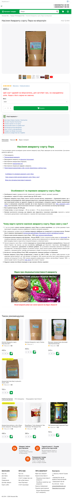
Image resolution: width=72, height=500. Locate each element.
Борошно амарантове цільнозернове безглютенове (58, 342)
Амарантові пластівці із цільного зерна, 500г (11, 381)
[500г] (36, 49)
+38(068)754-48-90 (61, 5)
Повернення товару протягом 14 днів (39, 458)
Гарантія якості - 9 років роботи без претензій (50, 447)
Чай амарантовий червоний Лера (58, 425)
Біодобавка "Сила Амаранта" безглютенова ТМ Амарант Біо (35, 425)
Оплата (4, 478)
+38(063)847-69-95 (61, 7)
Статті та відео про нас (25, 478)
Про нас (4, 473)
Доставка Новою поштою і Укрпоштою (16, 120)
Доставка (5, 475)
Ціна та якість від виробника (13, 129)
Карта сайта (5, 484)
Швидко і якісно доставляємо (24, 447)
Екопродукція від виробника (13, 127)
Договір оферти (6, 482)
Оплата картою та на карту (13, 123)
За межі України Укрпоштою (13, 122)
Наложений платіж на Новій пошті (15, 125)
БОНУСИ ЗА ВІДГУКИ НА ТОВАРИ (15, 133)
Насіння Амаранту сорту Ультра (34, 342)
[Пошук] (57, 11)
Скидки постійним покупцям (13, 131)
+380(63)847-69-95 (58, 481)
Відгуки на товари (24, 475)
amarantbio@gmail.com (59, 486)
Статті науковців (23, 484)
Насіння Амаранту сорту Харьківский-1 (9, 342)
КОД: (62, 20)
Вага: (4, 98)
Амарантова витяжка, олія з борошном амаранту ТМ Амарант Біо (12, 425)
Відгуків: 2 (16, 86)
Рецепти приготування (42, 488)
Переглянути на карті (58, 488)
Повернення (5, 480)
